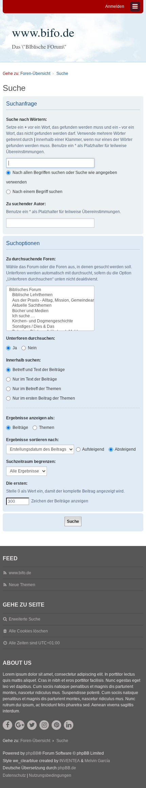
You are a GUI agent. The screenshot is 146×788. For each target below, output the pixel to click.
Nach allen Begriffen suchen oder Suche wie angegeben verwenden (61, 177)
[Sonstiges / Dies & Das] (50, 326)
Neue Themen (22, 584)
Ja (14, 347)
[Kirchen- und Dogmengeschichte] (50, 321)
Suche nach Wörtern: (26, 119)
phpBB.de (67, 768)
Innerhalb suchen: (23, 360)
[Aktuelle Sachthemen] (50, 305)
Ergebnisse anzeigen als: (30, 418)
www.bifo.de (43, 32)
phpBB (32, 753)
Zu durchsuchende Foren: (31, 259)
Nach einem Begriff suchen (37, 191)
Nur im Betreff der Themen (36, 388)
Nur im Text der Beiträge (34, 379)
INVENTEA (69, 760)
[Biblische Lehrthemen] (50, 294)
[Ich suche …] (50, 316)
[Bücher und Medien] (50, 310)
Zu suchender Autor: (26, 204)
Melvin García (97, 760)
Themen (46, 427)
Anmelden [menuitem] (114, 6)
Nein (32, 347)
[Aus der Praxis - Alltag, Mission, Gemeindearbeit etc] (50, 300)
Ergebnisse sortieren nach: (32, 439)
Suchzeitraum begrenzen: (31, 461)
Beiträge (20, 427)
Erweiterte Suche (24, 619)
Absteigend (125, 449)
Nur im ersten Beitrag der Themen (43, 398)
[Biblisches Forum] (50, 289)
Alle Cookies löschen (28, 631)
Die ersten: (17, 483)
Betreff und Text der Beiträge (38, 369)
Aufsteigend (92, 449)
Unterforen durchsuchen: (30, 338)
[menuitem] (14, 775)
